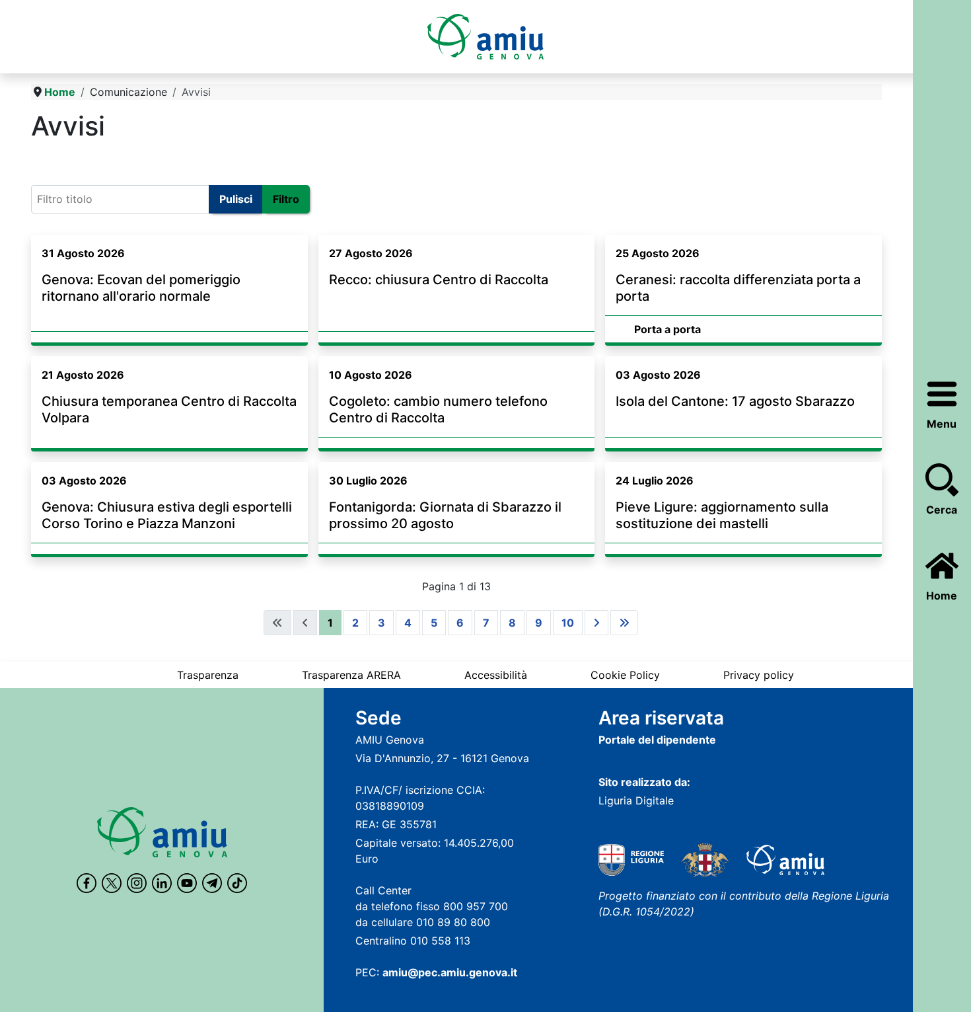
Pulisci (235, 199)
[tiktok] (237, 883)
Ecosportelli (66, 159)
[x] (112, 883)
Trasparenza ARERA (351, 674)
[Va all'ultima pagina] (624, 622)
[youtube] (187, 883)
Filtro (286, 199)
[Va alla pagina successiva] (596, 622)
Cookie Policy (625, 674)
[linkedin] (162, 883)
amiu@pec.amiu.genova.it (449, 972)
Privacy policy (758, 674)
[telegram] (212, 883)
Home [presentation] (941, 595)
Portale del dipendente (657, 739)
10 (567, 622)
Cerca (941, 509)
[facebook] (86, 883)
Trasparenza (207, 674)
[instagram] (137, 883)
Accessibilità (495, 674)
